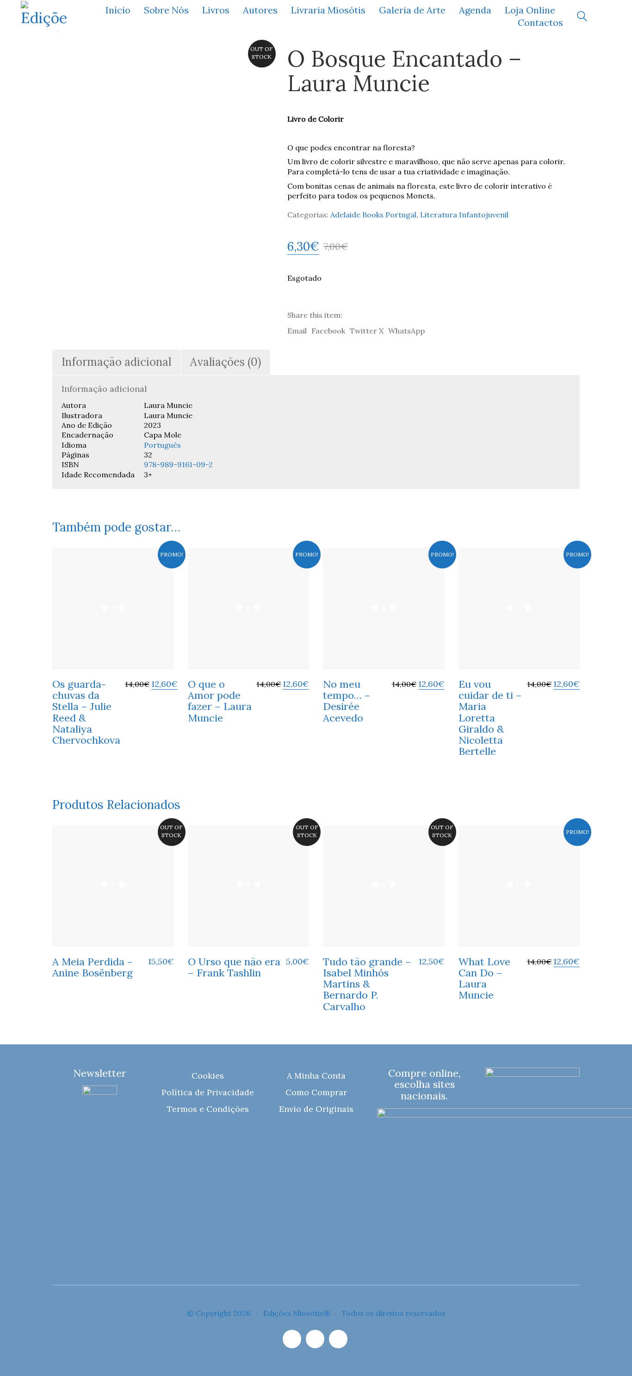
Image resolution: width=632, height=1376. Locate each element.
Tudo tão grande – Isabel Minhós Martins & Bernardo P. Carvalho (367, 984)
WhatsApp (406, 330)
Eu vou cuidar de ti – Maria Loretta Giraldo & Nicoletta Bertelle (490, 718)
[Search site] (582, 17)
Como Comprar (316, 1092)
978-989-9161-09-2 (178, 464)
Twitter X (367, 330)
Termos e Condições (208, 1109)
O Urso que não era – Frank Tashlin (234, 967)
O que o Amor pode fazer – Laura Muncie (220, 701)
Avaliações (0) (225, 362)
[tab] (116, 362)
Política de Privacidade (207, 1092)
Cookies (208, 1075)
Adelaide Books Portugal (373, 214)
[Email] (315, 1339)
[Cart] (606, 16)
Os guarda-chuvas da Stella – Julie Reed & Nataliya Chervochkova (86, 712)
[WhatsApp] (338, 1339)
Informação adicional (116, 362)
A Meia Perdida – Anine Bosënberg (92, 967)
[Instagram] (292, 1339)
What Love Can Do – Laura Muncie (484, 978)
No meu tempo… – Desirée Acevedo (347, 701)
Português (162, 445)
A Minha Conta (316, 1075)
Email (297, 330)
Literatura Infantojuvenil (464, 214)
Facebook (328, 330)
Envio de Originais (316, 1109)
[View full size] (65, 61)
